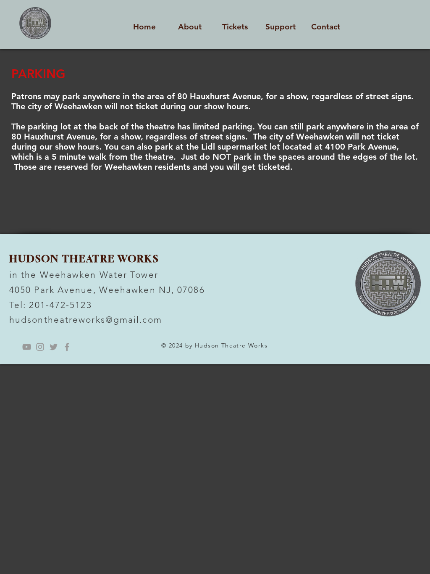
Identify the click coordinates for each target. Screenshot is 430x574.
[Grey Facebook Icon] (67, 347)
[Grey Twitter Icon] (53, 347)
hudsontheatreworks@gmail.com (85, 319)
